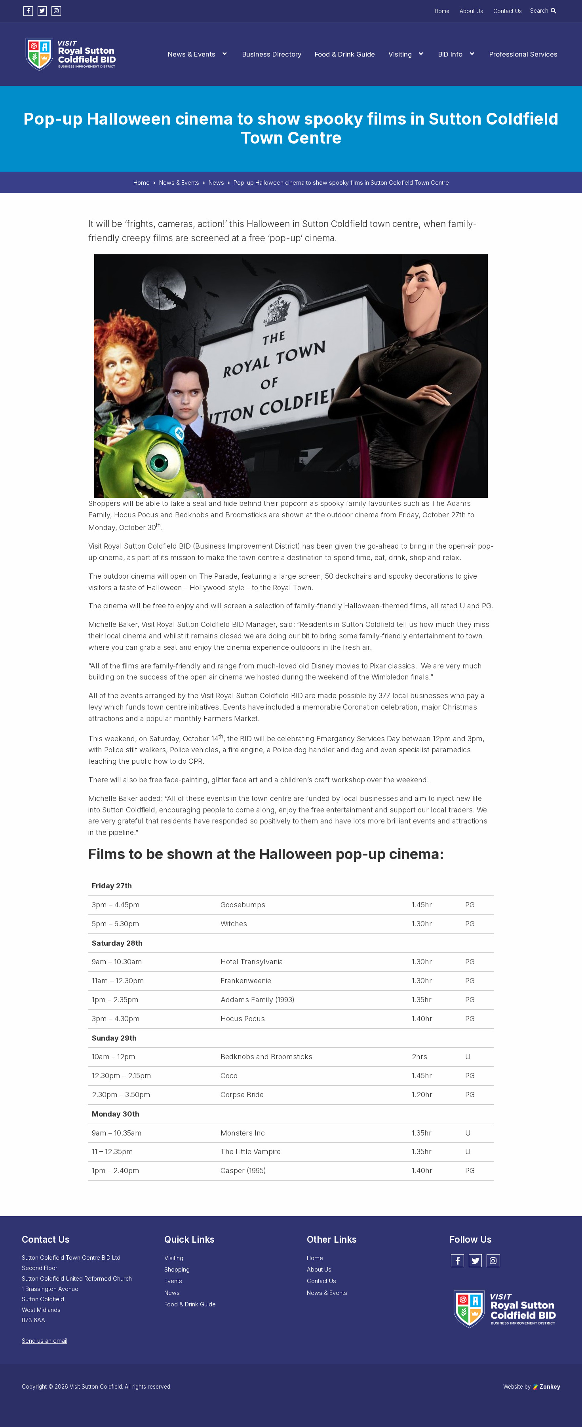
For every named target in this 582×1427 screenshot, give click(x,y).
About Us (471, 11)
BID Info (450, 54)
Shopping (177, 1269)
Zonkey (549, 1386)
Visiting (400, 54)
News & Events (191, 54)
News (172, 1292)
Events (173, 1281)
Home (442, 11)
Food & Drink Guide (345, 54)
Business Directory (271, 54)
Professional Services (523, 54)
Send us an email (44, 1340)
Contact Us (507, 11)
